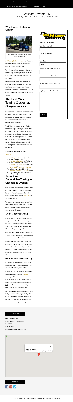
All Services (8, 155)
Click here (27, 195)
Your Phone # (44, 61)
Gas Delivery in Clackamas (16, 164)
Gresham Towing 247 (37, 13)
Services (28, 2)
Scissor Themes (36, 398)
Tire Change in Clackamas (16, 158)
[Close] (50, 346)
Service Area (16, 2)
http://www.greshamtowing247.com (15, 329)
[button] (39, 354)
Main (8, 2)
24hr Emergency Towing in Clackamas (20, 167)
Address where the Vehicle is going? (50, 83)
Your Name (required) (46, 46)
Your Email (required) (46, 53)
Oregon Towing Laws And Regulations (17, 6)
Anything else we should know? (49, 91)
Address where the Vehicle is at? (49, 76)
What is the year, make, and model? (50, 68)
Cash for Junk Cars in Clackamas (18, 170)
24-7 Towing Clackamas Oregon (14, 61)
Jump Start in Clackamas (16, 161)
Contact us (36, 6)
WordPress (57, 398)
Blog (44, 6)
